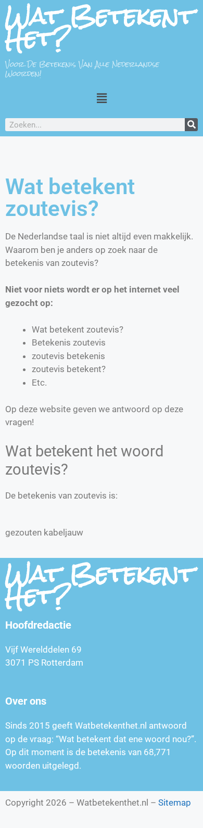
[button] (101, 98)
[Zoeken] (191, 124)
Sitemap (174, 802)
